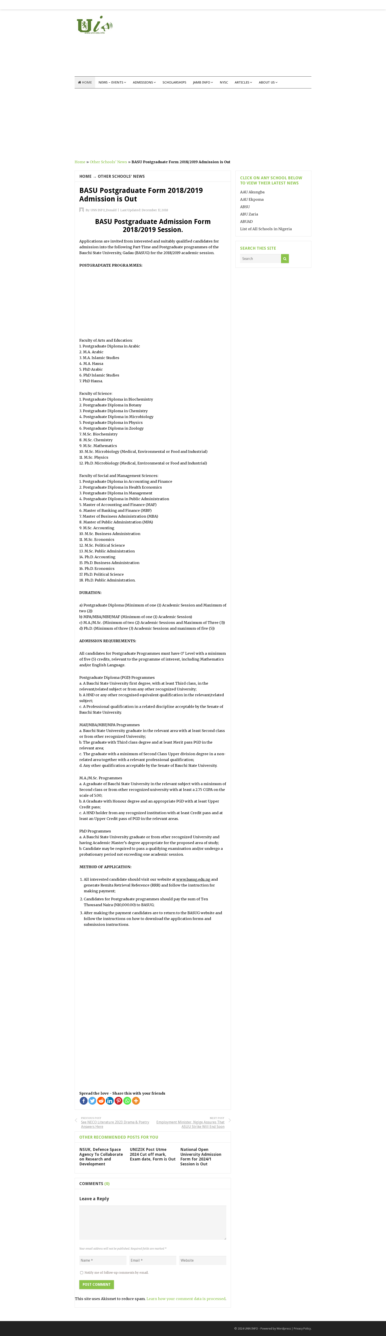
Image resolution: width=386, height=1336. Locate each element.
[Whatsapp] (127, 1101)
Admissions (143, 82)
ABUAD (246, 221)
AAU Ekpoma (252, 199)
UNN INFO (251, 1328)
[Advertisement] (230, 45)
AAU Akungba (252, 192)
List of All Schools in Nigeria (266, 229)
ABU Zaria (249, 214)
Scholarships (174, 82)
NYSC (224, 82)
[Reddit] (101, 1101)
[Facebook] (84, 1101)
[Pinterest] (118, 1101)
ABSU (245, 207)
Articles (242, 82)
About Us (267, 82)
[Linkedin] (110, 1101)
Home (86, 82)
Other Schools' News (108, 162)
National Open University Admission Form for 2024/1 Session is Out (200, 1156)
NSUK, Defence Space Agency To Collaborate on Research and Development (101, 1156)
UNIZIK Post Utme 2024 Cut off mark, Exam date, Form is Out (153, 1154)
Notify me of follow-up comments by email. (117, 1273)
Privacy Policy (302, 1328)
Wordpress (284, 1328)
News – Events (111, 82)
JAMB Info (201, 82)
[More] (136, 1101)
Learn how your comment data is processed (186, 1298)
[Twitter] (92, 1101)
